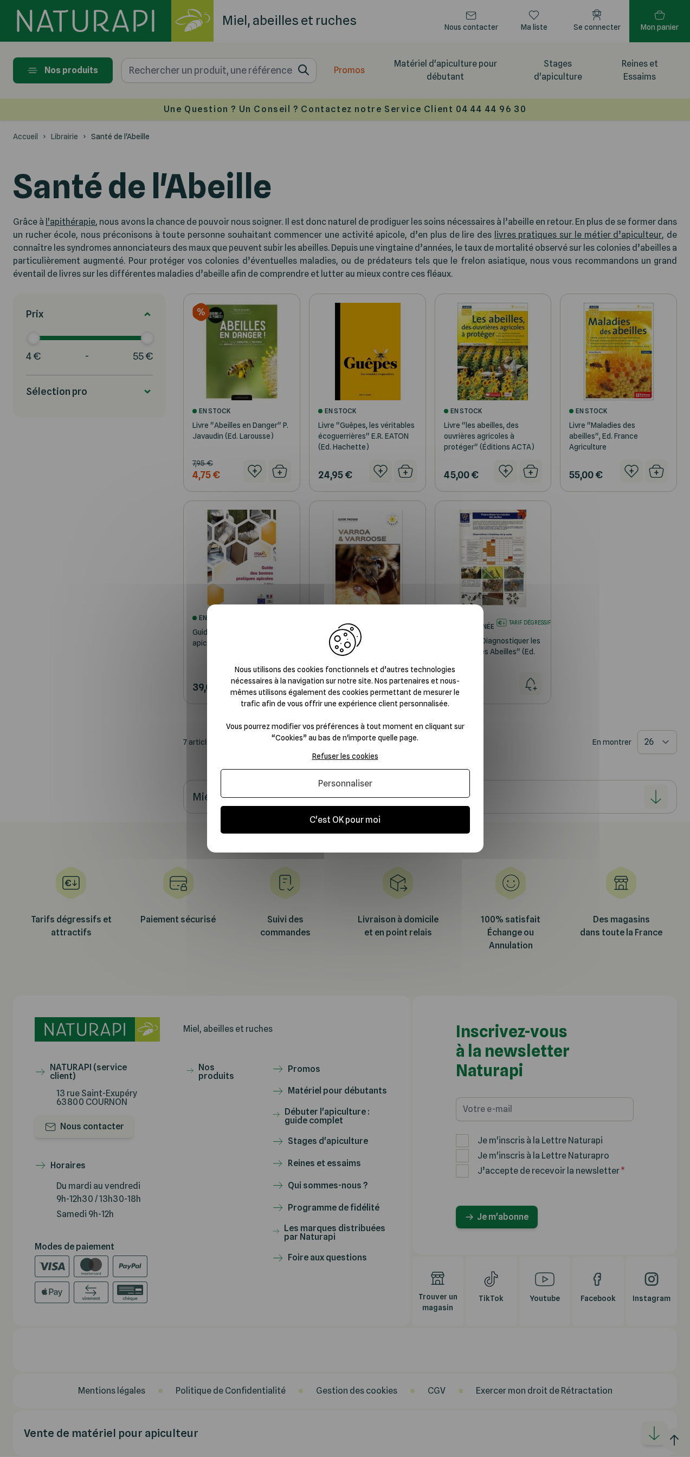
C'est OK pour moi (345, 820)
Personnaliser (345, 783)
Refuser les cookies (345, 756)
